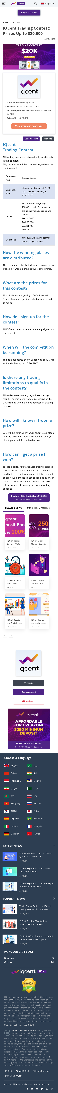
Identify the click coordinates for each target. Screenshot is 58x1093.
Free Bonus (29, 701)
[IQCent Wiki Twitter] (30, 1089)
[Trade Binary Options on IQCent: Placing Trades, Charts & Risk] (10, 909)
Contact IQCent (41, 1084)
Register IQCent (29, 12)
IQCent (8, 1071)
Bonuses (16, 22)
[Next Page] (11, 635)
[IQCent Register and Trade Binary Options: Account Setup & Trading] (15, 605)
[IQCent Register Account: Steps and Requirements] (10, 871)
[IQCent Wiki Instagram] (45, 1089)
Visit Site (48, 139)
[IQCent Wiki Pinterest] (50, 1089)
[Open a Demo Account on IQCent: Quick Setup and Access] (10, 856)
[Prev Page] (5, 635)
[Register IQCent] (29, 724)
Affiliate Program (41, 1071)
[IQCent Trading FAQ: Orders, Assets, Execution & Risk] (10, 924)
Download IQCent (13, 1075)
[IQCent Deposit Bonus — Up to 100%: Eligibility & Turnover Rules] (15, 526)
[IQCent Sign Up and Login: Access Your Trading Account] (39, 605)
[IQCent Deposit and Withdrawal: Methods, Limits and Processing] (39, 565)
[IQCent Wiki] (29, 974)
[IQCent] (28, 675)
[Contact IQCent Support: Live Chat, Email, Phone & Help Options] (10, 939)
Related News (13, 508)
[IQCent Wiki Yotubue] (35, 1089)
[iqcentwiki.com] (16, 3)
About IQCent (22, 1071)
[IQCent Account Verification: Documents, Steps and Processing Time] (15, 565)
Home (5, 22)
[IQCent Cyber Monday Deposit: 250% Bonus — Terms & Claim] (39, 526)
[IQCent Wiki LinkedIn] (40, 1089)
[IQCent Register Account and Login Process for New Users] (10, 886)
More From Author (38, 508)
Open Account (31, 139)
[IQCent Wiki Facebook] (26, 1089)
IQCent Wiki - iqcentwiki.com (18, 1084)
